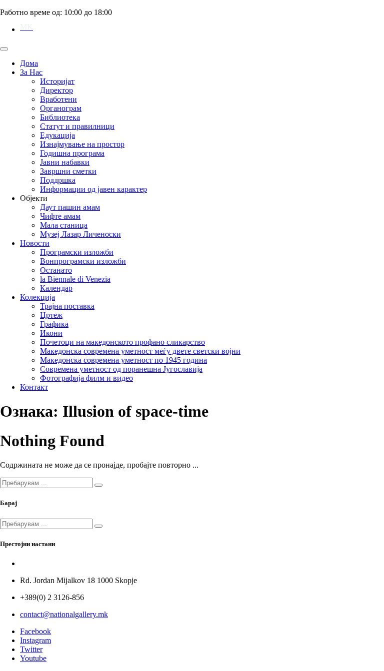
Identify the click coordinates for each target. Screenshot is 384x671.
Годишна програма (72, 153)
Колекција (37, 297)
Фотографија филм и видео (86, 378)
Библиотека (60, 117)
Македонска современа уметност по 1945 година (123, 360)
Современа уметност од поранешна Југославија (121, 369)
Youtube (33, 658)
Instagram (35, 640)
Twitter (31, 649)
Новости (35, 243)
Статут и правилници (77, 126)
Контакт (34, 387)
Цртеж (51, 315)
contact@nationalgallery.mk (64, 614)
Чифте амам (60, 216)
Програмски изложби (77, 252)
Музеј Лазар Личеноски (80, 234)
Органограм (61, 108)
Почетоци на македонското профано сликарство (122, 342)
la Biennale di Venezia (75, 279)
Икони (51, 333)
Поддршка (58, 180)
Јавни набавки (65, 162)
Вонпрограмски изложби (83, 261)
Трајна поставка (67, 306)
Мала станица (64, 225)
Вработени (58, 99)
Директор (56, 90)
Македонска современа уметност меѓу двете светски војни (140, 351)
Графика (54, 324)
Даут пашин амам (70, 207)
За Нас (31, 72)
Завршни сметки (68, 171)
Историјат (57, 81)
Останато (56, 270)
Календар (56, 288)
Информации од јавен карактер (93, 189)
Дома (29, 63)
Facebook (35, 631)
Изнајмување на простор (82, 144)
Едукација (57, 135)
